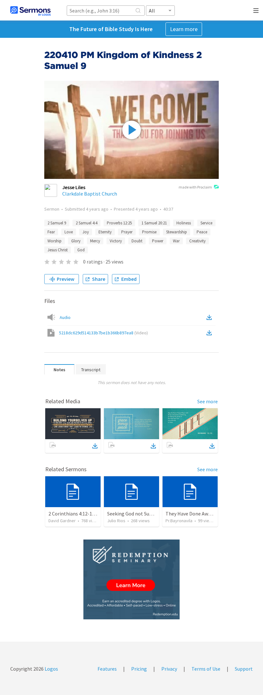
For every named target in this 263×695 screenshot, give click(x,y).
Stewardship (176, 232)
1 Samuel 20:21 (154, 223)
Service (206, 223)
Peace (202, 232)
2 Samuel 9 (56, 223)
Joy (85, 232)
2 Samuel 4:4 (86, 223)
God (81, 250)
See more (207, 401)
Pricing (139, 669)
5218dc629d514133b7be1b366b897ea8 (103, 333)
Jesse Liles (73, 187)
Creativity (197, 241)
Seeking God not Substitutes (138, 513)
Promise (149, 232)
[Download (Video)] (210, 333)
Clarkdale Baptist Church (89, 193)
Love (68, 232)
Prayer (126, 232)
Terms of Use (205, 669)
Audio (65, 317)
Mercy (95, 241)
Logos (51, 669)
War (176, 241)
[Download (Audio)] (210, 317)
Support (244, 669)
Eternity (105, 232)
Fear (51, 232)
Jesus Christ (57, 250)
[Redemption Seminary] (131, 579)
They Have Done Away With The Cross (206, 513)
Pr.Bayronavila (178, 520)
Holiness (183, 223)
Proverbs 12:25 (119, 223)
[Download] (95, 446)
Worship (54, 241)
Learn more (184, 29)
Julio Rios (116, 520)
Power (157, 241)
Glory (76, 241)
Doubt (137, 241)
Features (107, 669)
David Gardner (62, 520)
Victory (116, 241)
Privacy (169, 669)
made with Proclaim (195, 187)
